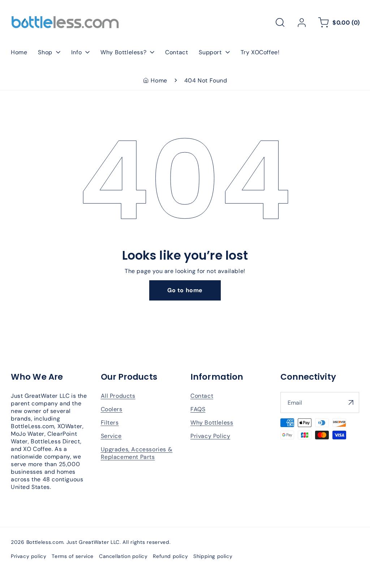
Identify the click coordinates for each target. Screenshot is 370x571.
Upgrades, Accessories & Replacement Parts (137, 453)
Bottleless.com (45, 542)
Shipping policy (212, 556)
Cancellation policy (123, 556)
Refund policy (170, 556)
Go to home (185, 290)
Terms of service (73, 556)
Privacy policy (28, 556)
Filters (110, 422)
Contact (201, 396)
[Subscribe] (351, 402)
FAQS (197, 409)
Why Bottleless (211, 422)
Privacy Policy (210, 436)
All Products (118, 396)
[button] (280, 22)
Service (111, 436)
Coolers (111, 409)
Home (159, 80)
